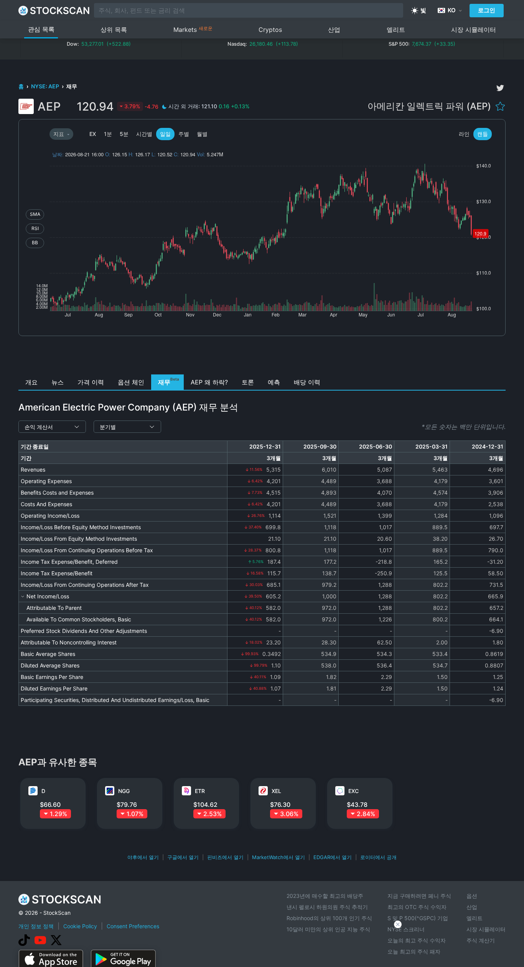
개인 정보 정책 (36, 926)
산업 (334, 29)
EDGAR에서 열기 (332, 857)
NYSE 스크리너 (406, 929)
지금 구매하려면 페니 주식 (419, 895)
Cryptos (270, 29)
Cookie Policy (80, 926)
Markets (193, 29)
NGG (124, 791)
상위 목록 (114, 29)
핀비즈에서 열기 (225, 857)
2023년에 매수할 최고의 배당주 (325, 895)
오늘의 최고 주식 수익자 (416, 940)
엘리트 (396, 29)
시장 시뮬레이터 (473, 29)
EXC (353, 791)
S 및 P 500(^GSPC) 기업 (417, 918)
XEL (276, 791)
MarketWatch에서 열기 (278, 857)
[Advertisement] (262, 357)
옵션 (471, 895)
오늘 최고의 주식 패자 (413, 951)
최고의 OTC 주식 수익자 (417, 907)
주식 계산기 (480, 940)
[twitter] (500, 88)
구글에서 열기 (183, 857)
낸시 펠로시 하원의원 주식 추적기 (327, 907)
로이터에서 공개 (378, 857)
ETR (200, 791)
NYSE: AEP (45, 86)
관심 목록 (41, 29)
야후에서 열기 (143, 857)
